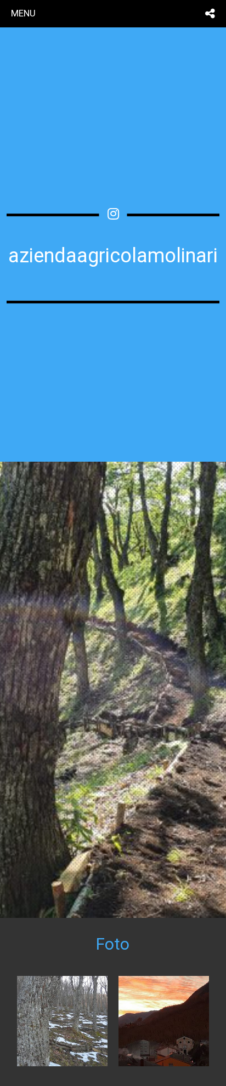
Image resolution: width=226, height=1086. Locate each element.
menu (23, 13)
